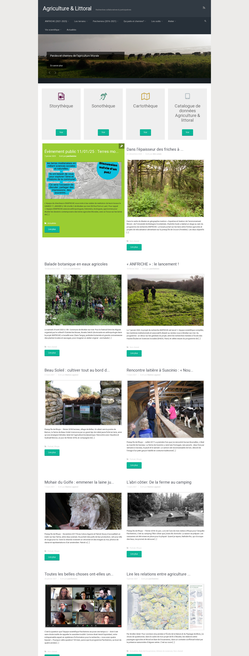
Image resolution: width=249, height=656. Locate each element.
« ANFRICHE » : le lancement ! (153, 264)
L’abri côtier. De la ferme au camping (159, 482)
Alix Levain (157, 154)
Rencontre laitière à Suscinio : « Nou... (160, 370)
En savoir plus (56, 65)
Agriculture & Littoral (67, 8)
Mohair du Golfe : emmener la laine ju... (79, 482)
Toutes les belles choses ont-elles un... (79, 574)
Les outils (156, 21)
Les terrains (80, 21)
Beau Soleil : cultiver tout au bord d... (77, 370)
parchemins (71, 156)
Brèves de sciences (164, 651)
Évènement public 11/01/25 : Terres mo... (82, 151)
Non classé (134, 241)
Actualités (71, 29)
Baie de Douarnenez (147, 651)
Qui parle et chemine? (134, 21)
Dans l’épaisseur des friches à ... (155, 149)
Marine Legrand (71, 375)
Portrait (50, 446)
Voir (61, 132)
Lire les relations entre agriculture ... (158, 574)
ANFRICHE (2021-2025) (56, 21)
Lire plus (52, 229)
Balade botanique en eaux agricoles (76, 264)
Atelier (171, 21)
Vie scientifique (52, 29)
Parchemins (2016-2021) (104, 21)
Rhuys (56, 446)
